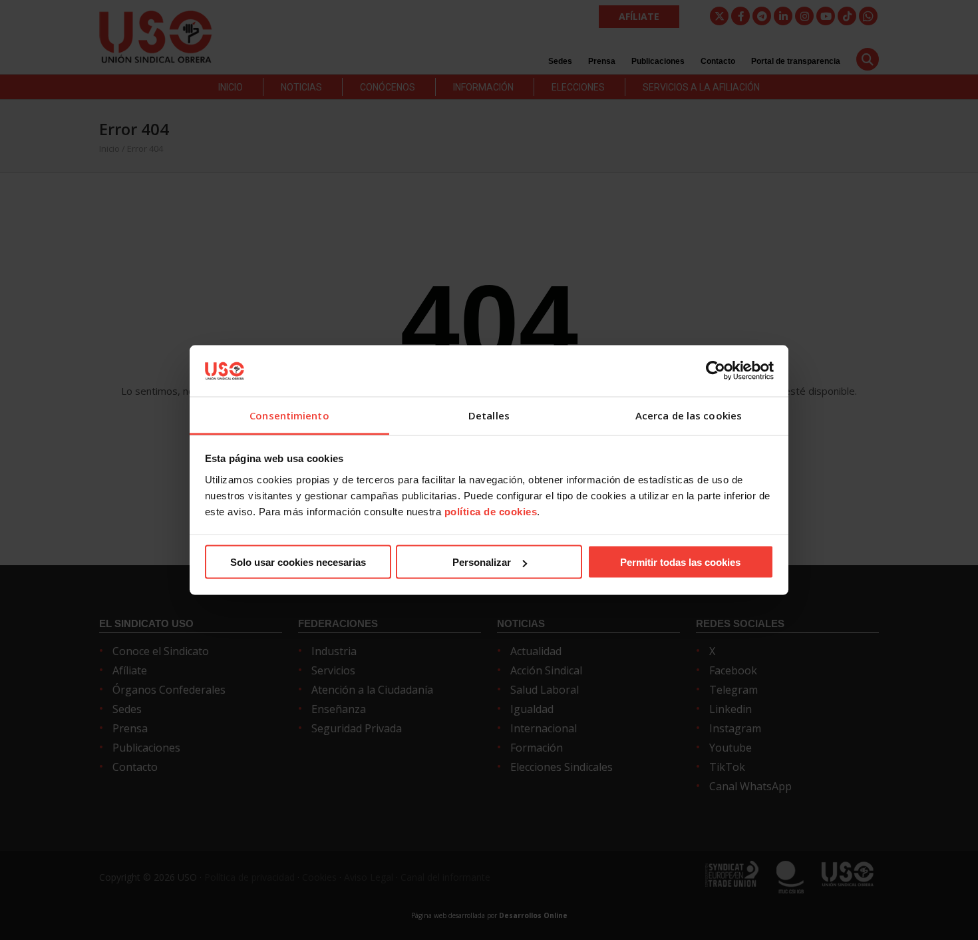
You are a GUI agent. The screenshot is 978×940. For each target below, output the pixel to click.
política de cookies (491, 511)
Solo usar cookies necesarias (298, 562)
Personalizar (481, 562)
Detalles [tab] (489, 414)
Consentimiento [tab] (289, 414)
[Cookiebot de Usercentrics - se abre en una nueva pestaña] (715, 371)
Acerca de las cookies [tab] (688, 414)
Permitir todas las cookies (680, 562)
